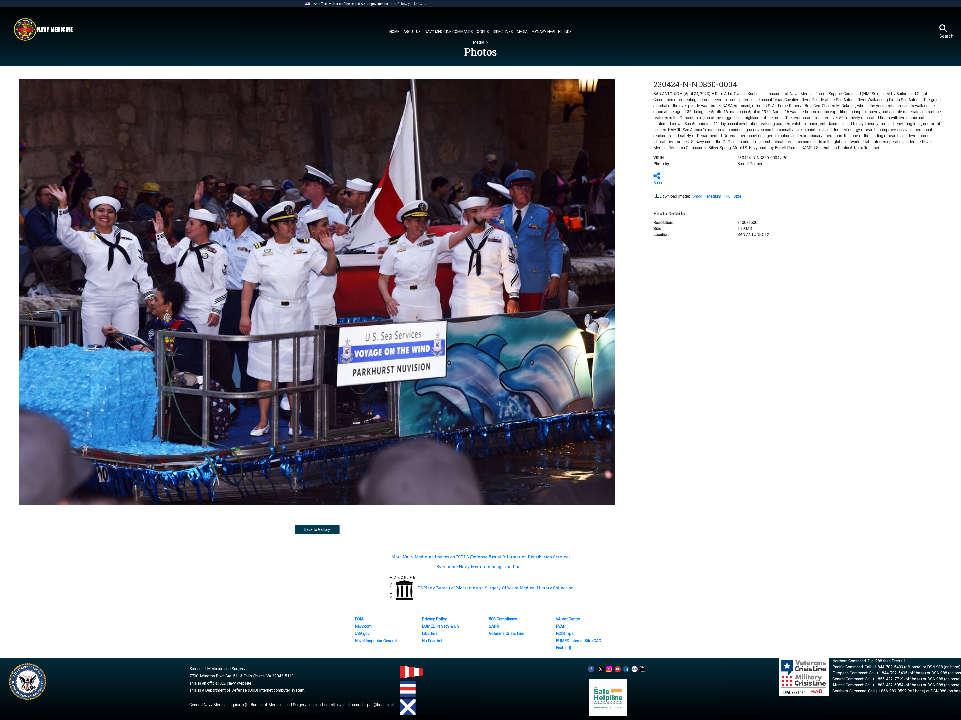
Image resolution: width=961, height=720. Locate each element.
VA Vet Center (568, 619)
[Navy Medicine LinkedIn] (626, 668)
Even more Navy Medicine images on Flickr (480, 566)
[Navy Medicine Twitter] (600, 668)
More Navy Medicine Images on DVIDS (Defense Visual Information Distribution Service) (480, 557)
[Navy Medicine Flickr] (634, 668)
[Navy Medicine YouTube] (617, 668)
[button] (409, 4)
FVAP (561, 626)
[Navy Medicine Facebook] (591, 668)
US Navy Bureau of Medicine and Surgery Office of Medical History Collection (495, 587)
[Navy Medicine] (43, 29)
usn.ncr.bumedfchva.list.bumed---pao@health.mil (351, 704)
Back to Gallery (317, 529)
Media (479, 42)
